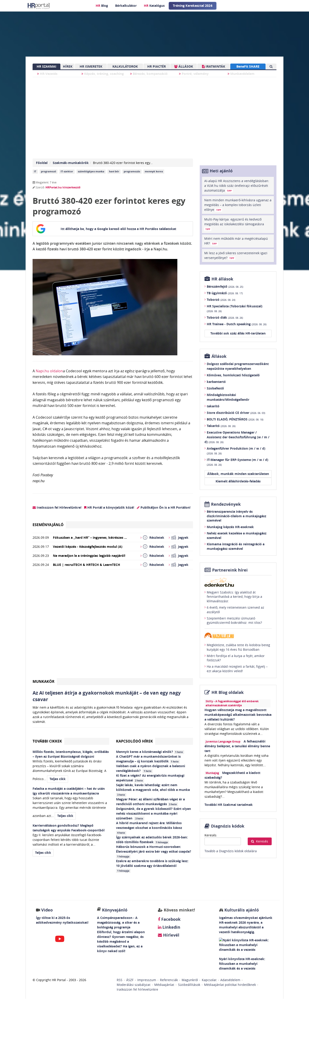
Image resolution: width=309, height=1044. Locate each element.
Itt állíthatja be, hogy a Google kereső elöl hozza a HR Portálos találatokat (118, 229)
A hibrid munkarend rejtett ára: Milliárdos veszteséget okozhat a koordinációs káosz (149, 827)
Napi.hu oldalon (49, 370)
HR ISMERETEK (91, 66)
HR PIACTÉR (156, 66)
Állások (219, 356)
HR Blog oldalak (228, 692)
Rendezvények (226, 504)
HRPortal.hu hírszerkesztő (62, 187)
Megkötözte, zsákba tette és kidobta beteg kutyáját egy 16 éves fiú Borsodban (238, 647)
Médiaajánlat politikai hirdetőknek (230, 984)
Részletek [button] (156, 537)
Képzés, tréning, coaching (103, 73)
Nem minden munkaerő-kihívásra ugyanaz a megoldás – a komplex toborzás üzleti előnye (237, 205)
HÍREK (67, 66)
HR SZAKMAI (46, 66)
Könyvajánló (114, 910)
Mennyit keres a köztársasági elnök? (149, 752)
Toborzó (221, 299)
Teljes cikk (58, 779)
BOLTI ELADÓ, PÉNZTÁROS (235, 419)
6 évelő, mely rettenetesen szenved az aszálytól (235, 609)
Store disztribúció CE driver (236, 412)
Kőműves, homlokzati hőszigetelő (233, 375)
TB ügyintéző (225, 293)
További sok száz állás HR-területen (238, 333)
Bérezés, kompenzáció (150, 73)
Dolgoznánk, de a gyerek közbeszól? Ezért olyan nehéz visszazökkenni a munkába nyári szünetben (153, 813)
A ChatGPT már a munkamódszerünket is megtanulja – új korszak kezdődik (148, 758)
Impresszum (146, 980)
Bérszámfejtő (225, 286)
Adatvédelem (230, 980)
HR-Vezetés (48, 73)
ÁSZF (129, 980)
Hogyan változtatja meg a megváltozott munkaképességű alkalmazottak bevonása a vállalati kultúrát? (237, 714)
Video (47, 910)
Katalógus (154, 5)
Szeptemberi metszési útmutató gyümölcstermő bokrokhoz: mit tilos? (234, 620)
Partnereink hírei (230, 570)
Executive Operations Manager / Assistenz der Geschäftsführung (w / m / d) (236, 437)
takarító (213, 406)
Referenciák (169, 980)
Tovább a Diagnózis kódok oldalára (230, 851)
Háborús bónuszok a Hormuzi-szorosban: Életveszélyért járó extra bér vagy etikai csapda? (154, 851)
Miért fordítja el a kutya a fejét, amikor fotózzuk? (236, 658)
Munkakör (44, 681)
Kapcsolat (209, 980)
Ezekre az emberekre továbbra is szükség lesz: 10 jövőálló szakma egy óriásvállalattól (152, 865)
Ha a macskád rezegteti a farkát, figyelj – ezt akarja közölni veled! (237, 668)
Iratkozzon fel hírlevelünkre (137, 989)
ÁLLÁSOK (185, 66)
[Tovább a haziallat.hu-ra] (238, 635)
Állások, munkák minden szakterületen (238, 474)
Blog (102, 5)
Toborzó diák (225, 317)
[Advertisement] (113, 625)
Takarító (221, 426)
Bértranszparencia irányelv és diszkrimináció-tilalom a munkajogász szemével (236, 515)
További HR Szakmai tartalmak (228, 804)
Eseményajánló (48, 524)
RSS (119, 980)
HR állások (222, 279)
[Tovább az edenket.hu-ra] (238, 582)
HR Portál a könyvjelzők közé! (110, 507)
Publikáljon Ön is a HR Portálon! (165, 507)
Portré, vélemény (195, 73)
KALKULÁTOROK (125, 66)
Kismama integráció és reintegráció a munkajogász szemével (235, 546)
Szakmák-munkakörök (71, 163)
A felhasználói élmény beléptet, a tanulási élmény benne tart (237, 746)
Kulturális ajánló (241, 910)
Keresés (210, 835)
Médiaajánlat (164, 984)
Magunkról (190, 980)
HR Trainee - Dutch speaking (236, 324)
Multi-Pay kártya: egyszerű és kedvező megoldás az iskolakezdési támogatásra (234, 224)
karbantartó (216, 382)
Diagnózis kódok (227, 826)
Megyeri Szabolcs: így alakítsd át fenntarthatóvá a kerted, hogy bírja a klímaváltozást (234, 596)
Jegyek (183, 537)
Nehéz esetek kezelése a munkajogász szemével (236, 535)
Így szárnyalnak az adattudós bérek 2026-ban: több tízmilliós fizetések (152, 839)
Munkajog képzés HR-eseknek (230, 527)
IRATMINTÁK (215, 66)
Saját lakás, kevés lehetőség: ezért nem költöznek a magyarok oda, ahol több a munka (153, 789)
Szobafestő (215, 388)
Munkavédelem (241, 73)
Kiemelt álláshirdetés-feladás (238, 481)
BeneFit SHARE (247, 66)
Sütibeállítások (189, 984)
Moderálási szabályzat (133, 984)
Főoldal (42, 163)
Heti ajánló (221, 171)
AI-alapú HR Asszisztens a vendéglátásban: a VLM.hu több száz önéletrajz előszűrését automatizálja (236, 185)
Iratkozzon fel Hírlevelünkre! (58, 507)
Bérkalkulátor (126, 5)
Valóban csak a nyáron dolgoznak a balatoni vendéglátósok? (150, 768)
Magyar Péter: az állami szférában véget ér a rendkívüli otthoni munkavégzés (150, 801)
